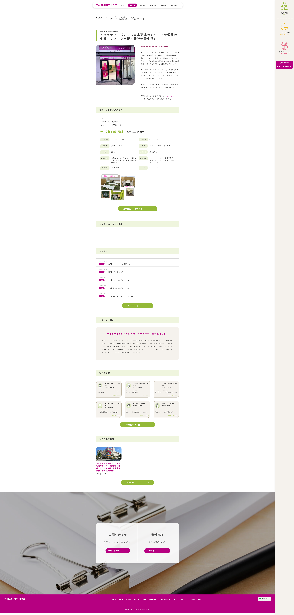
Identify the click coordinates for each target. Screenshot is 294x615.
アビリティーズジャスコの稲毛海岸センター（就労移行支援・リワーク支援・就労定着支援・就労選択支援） (109, 467)
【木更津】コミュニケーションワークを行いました (121, 296)
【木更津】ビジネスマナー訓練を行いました (119, 264)
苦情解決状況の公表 (164, 599)
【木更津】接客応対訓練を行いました (117, 288)
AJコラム (153, 5)
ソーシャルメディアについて (194, 599)
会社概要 (142, 5)
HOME (114, 599)
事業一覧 (132, 5)
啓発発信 (163, 5)
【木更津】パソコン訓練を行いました (117, 280)
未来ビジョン (175, 5)
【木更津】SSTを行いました (114, 272)
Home (123, 5)
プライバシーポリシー (178, 599)
